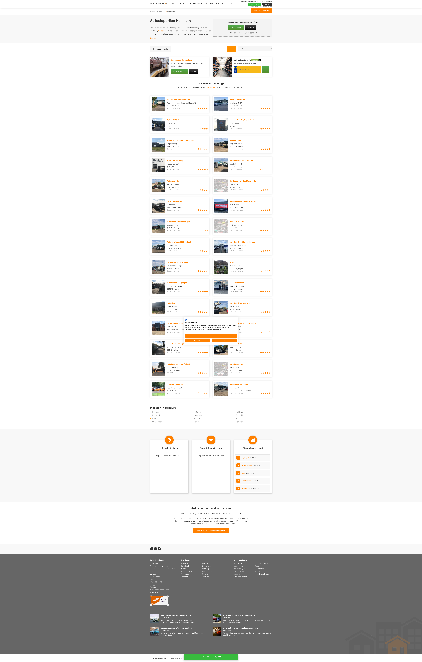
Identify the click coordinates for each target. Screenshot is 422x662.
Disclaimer (154, 579)
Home (152, 11)
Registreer (211, 87)
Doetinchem (247, 481)
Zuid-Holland (207, 577)
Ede (243, 473)
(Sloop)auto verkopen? (211, 657)
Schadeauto (238, 566)
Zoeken (219, 3)
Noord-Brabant (187, 571)
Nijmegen (245, 458)
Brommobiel (259, 569)
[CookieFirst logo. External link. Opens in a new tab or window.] (186, 320)
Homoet (239, 418)
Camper (257, 571)
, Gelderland (248, 458)
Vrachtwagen (239, 571)
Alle (231, 49)
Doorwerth (156, 415)
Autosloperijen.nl (157, 560)
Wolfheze (239, 412)
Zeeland (184, 577)
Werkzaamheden (260, 10)
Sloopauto (238, 563)
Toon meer (154, 38)
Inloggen (181, 3)
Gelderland (161, 11)
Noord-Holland (208, 571)
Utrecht (205, 574)
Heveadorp (198, 415)
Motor (256, 566)
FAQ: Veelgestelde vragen (160, 582)
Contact (153, 574)
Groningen (185, 569)
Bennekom (198, 418)
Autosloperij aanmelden (159, 590)
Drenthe (184, 563)
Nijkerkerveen (247, 465)
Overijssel (185, 574)
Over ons (153, 587)
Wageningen (157, 422)
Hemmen (239, 422)
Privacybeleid (155, 592)
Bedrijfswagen (239, 569)
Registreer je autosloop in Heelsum (211, 530)
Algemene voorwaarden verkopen (163, 569)
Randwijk (239, 415)
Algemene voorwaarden (159, 566)
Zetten (196, 422)
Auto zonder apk (260, 577)
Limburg (205, 569)
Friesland (185, 566)
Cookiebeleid (155, 577)
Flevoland (206, 563)
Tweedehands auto (262, 574)
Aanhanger (238, 574)
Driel (154, 418)
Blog (231, 3)
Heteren (197, 412)
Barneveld (246, 489)
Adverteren (154, 563)
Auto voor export (240, 577)
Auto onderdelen (261, 563)
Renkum (155, 412)
